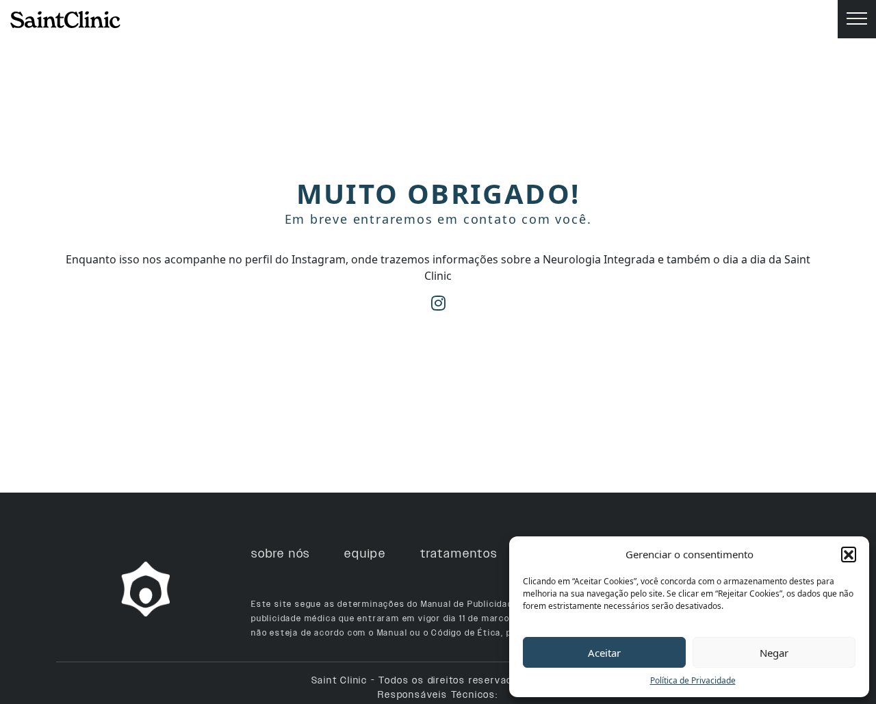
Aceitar (604, 653)
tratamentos (459, 553)
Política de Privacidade (693, 680)
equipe (365, 553)
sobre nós (280, 553)
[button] (848, 554)
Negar (774, 653)
